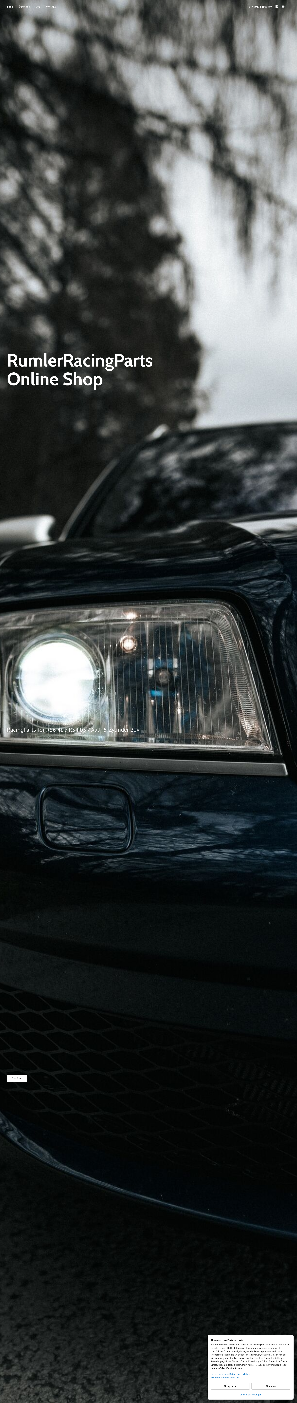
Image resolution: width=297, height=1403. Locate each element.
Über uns (24, 6)
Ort (38, 6)
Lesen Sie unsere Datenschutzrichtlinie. (231, 1374)
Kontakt (51, 6)
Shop (10, 6)
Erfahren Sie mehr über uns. (225, 1377)
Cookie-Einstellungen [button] (250, 1394)
